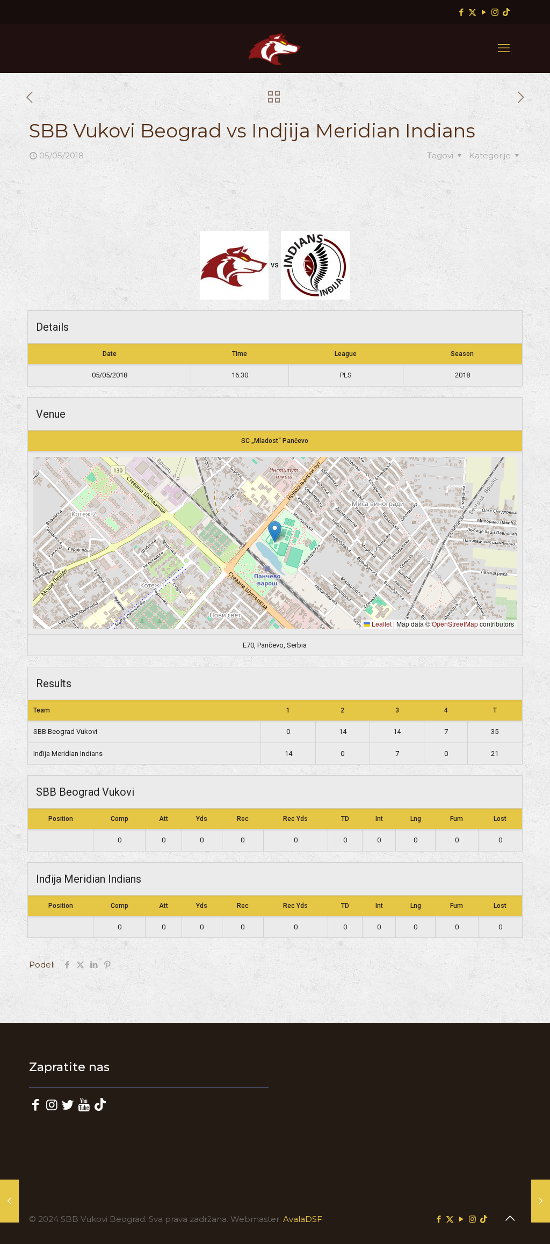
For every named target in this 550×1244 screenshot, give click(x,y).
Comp (119, 819)
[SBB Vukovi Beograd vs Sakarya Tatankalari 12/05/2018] (540, 1201)
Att (163, 819)
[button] (274, 532)
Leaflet (381, 623)
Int (379, 819)
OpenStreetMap (455, 623)
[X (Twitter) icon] (472, 12)
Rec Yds (295, 819)
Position (60, 819)
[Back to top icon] (509, 1218)
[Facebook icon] (461, 12)
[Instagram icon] (495, 12)
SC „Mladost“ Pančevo (274, 441)
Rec (243, 819)
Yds (201, 819)
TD (345, 819)
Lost (500, 819)
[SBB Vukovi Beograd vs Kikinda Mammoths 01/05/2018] (9, 1201)
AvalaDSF (302, 1219)
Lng (415, 819)
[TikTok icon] (506, 12)
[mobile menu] (504, 48)
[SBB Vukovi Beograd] (275, 48)
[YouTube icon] (484, 12)
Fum (456, 819)
